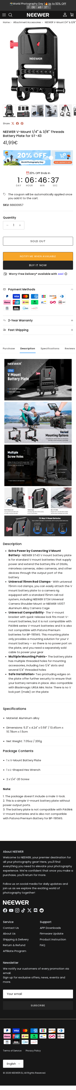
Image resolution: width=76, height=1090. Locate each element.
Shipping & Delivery (16, 939)
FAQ (42, 945)
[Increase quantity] (21, 225)
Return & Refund (14, 945)
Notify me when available (38, 256)
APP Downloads (50, 928)
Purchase (9, 348)
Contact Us (11, 928)
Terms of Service (12, 1050)
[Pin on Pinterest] (22, 123)
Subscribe (38, 1005)
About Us (9, 933)
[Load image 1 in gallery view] (38, 65)
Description (27, 348)
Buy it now (38, 265)
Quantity (9, 218)
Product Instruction (53, 939)
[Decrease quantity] (6, 225)
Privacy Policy (33, 1050)
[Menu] (4, 15)
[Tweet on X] (12, 123)
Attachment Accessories (27, 22)
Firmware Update (51, 933)
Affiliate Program (14, 951)
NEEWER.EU (17, 1072)
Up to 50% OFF (57, 4)
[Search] (12, 15)
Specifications (50, 348)
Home (6, 22)
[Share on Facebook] (17, 123)
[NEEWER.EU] (38, 15)
